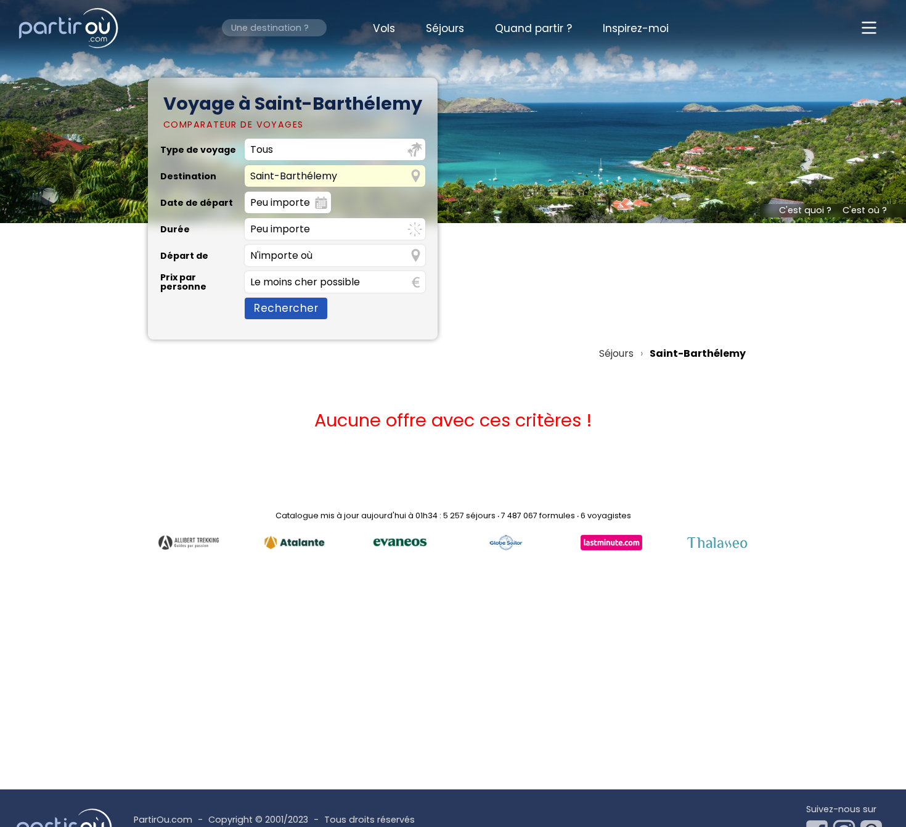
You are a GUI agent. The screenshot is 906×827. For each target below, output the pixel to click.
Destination (188, 176)
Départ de (184, 255)
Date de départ (196, 202)
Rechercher (286, 308)
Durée (175, 229)
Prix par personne (183, 282)
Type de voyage (198, 149)
